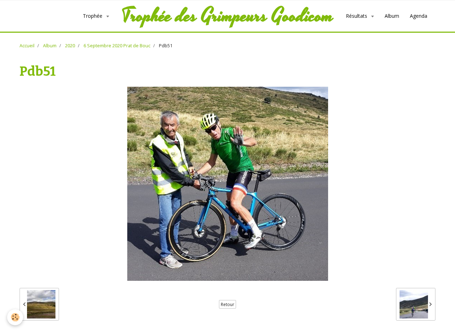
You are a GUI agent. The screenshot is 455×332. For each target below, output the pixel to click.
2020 (70, 46)
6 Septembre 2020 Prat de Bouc (117, 46)
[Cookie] (15, 317)
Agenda (418, 15)
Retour (227, 304)
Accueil (27, 46)
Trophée (93, 15)
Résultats (357, 15)
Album (392, 15)
